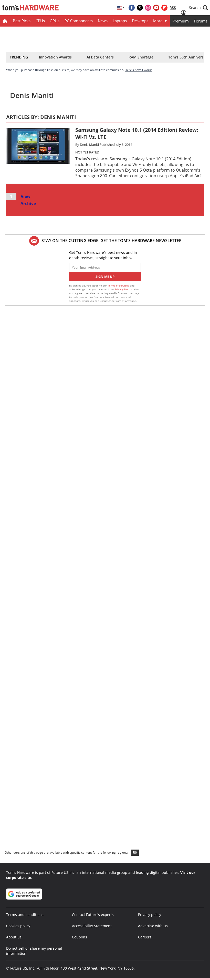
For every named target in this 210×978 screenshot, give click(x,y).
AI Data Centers (100, 57)
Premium (180, 20)
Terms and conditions (25, 914)
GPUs (54, 20)
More (157, 20)
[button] (198, 7)
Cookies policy (18, 925)
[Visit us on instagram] (148, 8)
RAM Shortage (141, 57)
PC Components (79, 20)
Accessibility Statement (92, 925)
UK (135, 852)
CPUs (40, 20)
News (103, 20)
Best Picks (21, 20)
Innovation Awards (55, 57)
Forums (200, 20)
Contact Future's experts (93, 914)
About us (14, 937)
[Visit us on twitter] (140, 8)
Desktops (140, 20)
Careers (144, 937)
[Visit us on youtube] (156, 8)
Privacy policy (149, 914)
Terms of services (119, 285)
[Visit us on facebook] (132, 8)
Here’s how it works (138, 70)
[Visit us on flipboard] (164, 8)
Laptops (120, 20)
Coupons (79, 937)
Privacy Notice (123, 289)
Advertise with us (153, 925)
